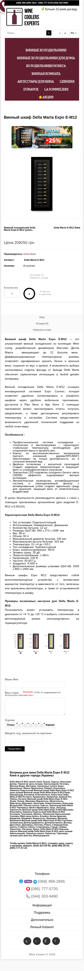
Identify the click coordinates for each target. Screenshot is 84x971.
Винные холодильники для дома (46, 58)
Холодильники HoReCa (46, 66)
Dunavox (30, 89)
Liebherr (67, 81)
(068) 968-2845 (23, 3)
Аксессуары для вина (35, 81)
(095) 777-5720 (45, 3)
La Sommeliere (56, 89)
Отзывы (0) (42, 323)
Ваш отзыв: (33, 693)
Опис (42, 317)
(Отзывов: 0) (37, 275)
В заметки (45, 292)
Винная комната (46, 74)
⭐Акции (46, 97)
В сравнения (45, 294)
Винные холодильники (46, 50)
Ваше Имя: (12, 679)
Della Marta (29, 254)
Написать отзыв (39, 277)
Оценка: (10, 720)
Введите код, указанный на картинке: (28, 733)
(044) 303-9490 (60, 3)
